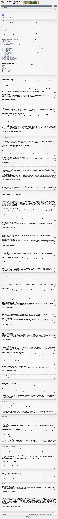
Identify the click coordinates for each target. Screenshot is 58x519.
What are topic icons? (5, 72)
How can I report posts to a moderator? (8, 57)
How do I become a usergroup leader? (36, 28)
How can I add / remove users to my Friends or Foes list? (39, 42)
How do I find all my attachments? (35, 62)
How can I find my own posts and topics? (36, 50)
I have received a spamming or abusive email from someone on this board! (42, 37)
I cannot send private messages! (35, 35)
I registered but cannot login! (6, 27)
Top (55, 83)
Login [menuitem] (55, 6)
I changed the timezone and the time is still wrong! (10, 39)
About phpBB (19, 488)
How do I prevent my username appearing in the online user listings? (13, 37)
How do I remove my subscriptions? (35, 57)
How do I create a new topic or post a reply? (9, 48)
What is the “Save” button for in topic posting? (9, 58)
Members (8, 5)
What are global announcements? (7, 68)
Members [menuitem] (39, 514)
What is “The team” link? (34, 31)
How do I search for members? (35, 49)
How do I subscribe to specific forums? (36, 56)
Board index (4, 514)
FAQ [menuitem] (53, 6)
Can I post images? (5, 67)
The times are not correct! (6, 38)
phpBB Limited (29, 487)
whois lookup (16, 499)
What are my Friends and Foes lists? (36, 41)
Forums (3, 5)
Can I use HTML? (5, 65)
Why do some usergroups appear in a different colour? (38, 29)
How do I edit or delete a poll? (7, 53)
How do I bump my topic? (6, 60)
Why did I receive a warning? (6, 56)
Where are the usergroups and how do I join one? (38, 27)
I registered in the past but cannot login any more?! (10, 29)
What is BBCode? (5, 64)
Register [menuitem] (56, 6)
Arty (30, 517)
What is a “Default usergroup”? (35, 30)
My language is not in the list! (7, 40)
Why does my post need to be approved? (8, 59)
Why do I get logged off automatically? (8, 31)
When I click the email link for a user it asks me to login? (11, 44)
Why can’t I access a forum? (6, 54)
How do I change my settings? (7, 36)
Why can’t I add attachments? (7, 55)
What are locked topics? (6, 71)
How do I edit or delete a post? (7, 49)
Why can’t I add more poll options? (7, 52)
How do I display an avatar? (6, 42)
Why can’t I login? (5, 28)
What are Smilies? (5, 66)
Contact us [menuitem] (31, 514)
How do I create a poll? (5, 51)
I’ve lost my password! (5, 30)
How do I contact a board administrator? (36, 69)
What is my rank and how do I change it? (8, 43)
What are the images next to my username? (9, 41)
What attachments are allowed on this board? (37, 61)
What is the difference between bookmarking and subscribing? (40, 54)
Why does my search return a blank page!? (37, 48)
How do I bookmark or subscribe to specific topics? (38, 55)
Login (2, 7)
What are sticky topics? (6, 70)
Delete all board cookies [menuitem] (45, 514)
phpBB (48, 164)
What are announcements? (6, 69)
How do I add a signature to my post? (8, 50)
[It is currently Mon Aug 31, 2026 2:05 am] (55, 9)
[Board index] (20, 2)
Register (6, 7)
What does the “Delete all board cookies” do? (9, 32)
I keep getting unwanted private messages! (37, 36)
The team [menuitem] (35, 514)
